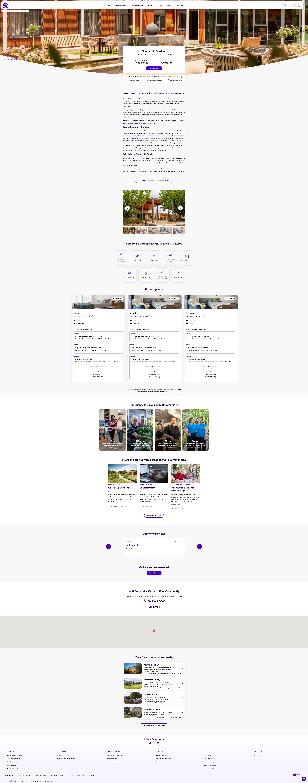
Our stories (151, 5)
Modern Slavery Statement (58, 775)
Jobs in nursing (209, 762)
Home (4, 10)
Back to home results (10, 59)
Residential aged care (137, 5)
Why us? (107, 5)
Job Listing (208, 755)
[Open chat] (304, 779)
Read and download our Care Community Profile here (154, 181)
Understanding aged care (113, 755)
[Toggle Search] (285, 5)
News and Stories (160, 755)
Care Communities (120, 5)
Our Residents (11, 765)
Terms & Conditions (25, 775)
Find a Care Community (63, 755)
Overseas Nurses (209, 768)
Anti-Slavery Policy (78, 775)
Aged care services (111, 759)
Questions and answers (112, 762)
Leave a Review (154, 573)
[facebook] (150, 745)
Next (180, 208)
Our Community (12, 762)
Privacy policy (9, 775)
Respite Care (37, 781)
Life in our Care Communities (65, 759)
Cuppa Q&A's (159, 762)
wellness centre (128, 143)
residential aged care (129, 136)
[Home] (5, 5)
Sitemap (91, 775)
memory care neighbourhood (143, 138)
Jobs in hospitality (210, 765)
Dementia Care (48, 781)
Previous (127, 208)
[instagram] (158, 745)
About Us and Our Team (14, 755)
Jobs (160, 5)
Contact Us (258, 751)
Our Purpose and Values (14, 759)
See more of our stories (154, 515)
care (171, 131)
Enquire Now (154, 68)
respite (160, 136)
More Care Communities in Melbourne (154, 725)
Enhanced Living (144, 123)
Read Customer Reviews (175, 80)
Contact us (180, 5)
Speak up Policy (41, 775)
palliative (139, 136)
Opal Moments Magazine (163, 759)
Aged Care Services (25, 781)
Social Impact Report (13, 768)
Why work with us (209, 759)
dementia (149, 136)
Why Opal (10, 751)
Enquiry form (258, 755)
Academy (169, 5)
